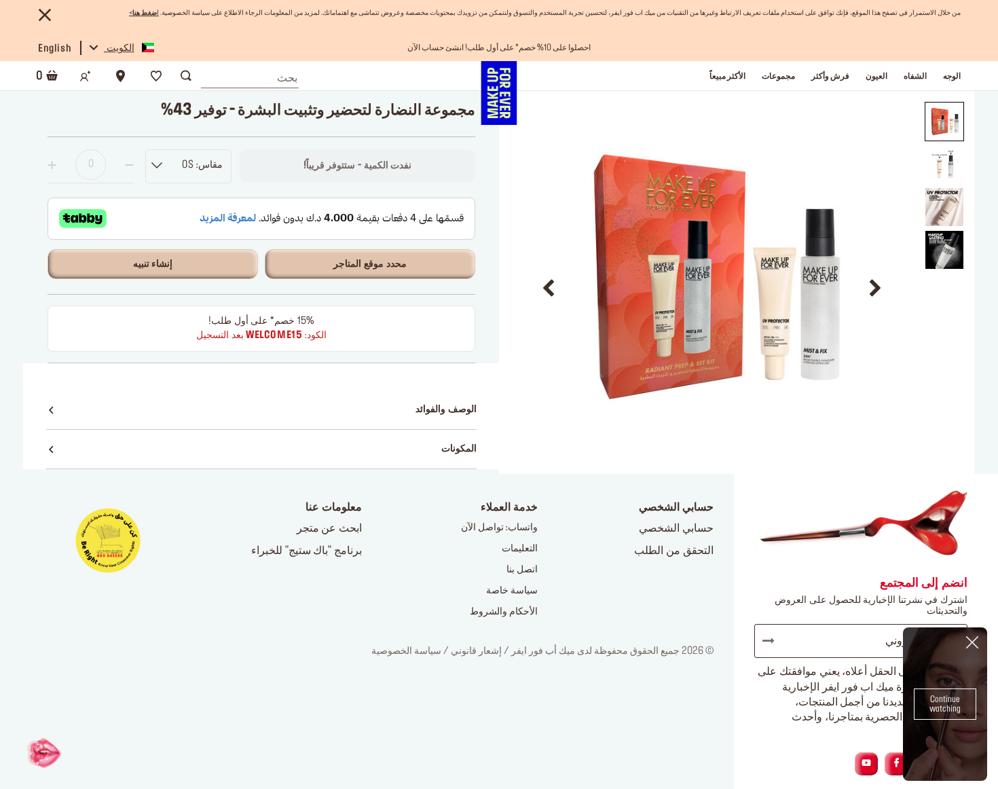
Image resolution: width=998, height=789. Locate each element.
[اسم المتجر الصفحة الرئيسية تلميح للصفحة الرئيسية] (499, 93)
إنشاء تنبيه (153, 264)
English (54, 49)
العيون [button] (876, 76)
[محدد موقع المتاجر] (121, 76)
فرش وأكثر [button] (830, 76)
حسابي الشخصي (676, 528)
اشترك (774, 641)
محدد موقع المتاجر (369, 264)
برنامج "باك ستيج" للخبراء (306, 550)
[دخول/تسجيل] (85, 76)
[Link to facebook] (896, 763)
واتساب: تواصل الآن (499, 527)
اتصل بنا (522, 569)
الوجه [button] (952, 76)
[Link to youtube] (866, 763)
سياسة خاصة (512, 590)
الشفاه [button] (915, 76)
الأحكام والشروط (504, 612)
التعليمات (520, 548)
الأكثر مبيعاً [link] (727, 76)
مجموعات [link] (778, 76)
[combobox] (250, 74)
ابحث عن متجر (329, 528)
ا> (144, 13)
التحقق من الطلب (673, 550)
